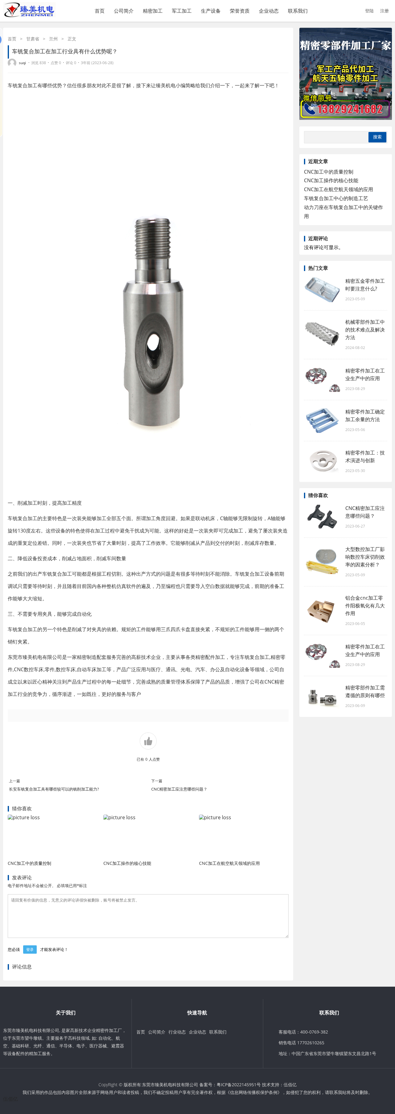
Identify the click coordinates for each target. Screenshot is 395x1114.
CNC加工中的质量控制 (29, 863)
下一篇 (156, 780)
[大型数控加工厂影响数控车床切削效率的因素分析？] (322, 561)
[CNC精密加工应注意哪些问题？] (322, 517)
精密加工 (153, 10)
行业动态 (177, 1032)
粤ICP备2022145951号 (239, 1084)
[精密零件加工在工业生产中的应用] (322, 379)
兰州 (53, 39)
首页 (100, 10)
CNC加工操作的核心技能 (127, 863)
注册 (384, 11)
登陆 (369, 11)
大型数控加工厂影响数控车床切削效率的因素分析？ (365, 557)
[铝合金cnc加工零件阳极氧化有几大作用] (322, 610)
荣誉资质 (240, 10)
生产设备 (211, 10)
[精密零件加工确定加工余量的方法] (322, 420)
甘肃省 (32, 39)
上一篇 (14, 780)
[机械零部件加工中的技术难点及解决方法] (322, 335)
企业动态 (269, 10)
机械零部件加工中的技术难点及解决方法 (365, 330)
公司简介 (124, 10)
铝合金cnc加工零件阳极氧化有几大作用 (365, 605)
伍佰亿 (290, 1084)
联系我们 (298, 10)
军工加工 (182, 10)
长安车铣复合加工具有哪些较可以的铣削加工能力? (54, 789)
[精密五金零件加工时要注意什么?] (322, 289)
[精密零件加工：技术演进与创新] (322, 461)
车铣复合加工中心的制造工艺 (336, 198)
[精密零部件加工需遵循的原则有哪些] (322, 696)
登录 (30, 949)
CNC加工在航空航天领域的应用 (229, 863)
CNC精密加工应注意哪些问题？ (179, 789)
